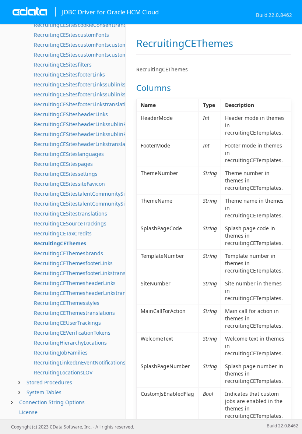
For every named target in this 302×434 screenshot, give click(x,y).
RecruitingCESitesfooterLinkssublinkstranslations (94, 94)
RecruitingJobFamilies (61, 352)
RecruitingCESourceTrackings (70, 223)
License (28, 412)
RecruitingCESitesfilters (63, 64)
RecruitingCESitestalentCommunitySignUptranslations (101, 203)
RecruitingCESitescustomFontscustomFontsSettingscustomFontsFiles (118, 54)
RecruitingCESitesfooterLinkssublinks (80, 84)
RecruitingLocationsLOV (63, 372)
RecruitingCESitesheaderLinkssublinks (81, 124)
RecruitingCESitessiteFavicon (69, 183)
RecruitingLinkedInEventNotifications (80, 362)
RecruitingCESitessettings (66, 173)
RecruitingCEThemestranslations (74, 312)
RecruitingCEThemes (60, 243)
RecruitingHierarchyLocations (70, 342)
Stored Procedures (49, 382)
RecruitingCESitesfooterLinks (69, 74)
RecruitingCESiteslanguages (69, 153)
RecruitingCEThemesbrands (68, 253)
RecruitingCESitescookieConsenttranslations (88, 24)
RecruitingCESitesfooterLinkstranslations (84, 104)
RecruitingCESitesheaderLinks (71, 114)
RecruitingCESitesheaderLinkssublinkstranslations (96, 134)
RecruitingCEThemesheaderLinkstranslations (89, 292)
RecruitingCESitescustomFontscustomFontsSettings (97, 44)
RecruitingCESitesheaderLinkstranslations (85, 143)
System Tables (44, 392)
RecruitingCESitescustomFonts (71, 34)
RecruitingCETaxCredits (63, 233)
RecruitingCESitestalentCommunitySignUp (86, 193)
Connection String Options (52, 402)
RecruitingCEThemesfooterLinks (73, 263)
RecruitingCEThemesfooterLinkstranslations (88, 273)
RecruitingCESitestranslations (70, 213)
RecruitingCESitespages (63, 163)
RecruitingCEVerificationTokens (72, 332)
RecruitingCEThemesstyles (66, 302)
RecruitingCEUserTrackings (67, 322)
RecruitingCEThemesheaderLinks (75, 283)
